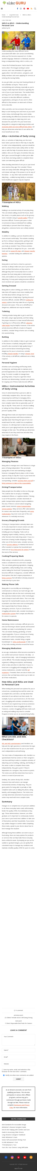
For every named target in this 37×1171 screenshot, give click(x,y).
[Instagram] (21, 8)
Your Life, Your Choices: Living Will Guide (15, 1147)
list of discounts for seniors (20, 550)
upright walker (22, 218)
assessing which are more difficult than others (17, 127)
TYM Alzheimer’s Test (9, 1145)
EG (9, 28)
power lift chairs (16, 251)
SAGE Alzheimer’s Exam (9, 1137)
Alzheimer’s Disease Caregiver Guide (14, 1127)
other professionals (19, 642)
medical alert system (9, 613)
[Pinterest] (24, 8)
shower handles (13, 354)
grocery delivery (12, 544)
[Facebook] (17, 8)
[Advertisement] (18, 927)
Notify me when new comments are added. (20, 1075)
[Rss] (31, 8)
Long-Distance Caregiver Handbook (13, 1135)
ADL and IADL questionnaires (11, 743)
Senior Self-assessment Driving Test (14, 1140)
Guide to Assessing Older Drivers (13, 1132)
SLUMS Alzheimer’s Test (10, 1142)
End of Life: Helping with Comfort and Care (16, 1130)
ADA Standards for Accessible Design (14, 1125)
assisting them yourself (25, 481)
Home (3, 15)
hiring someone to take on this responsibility (16, 483)
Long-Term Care (13, 15)
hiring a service (7, 578)
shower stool (29, 354)
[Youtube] (28, 8)
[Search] (35, 8)
